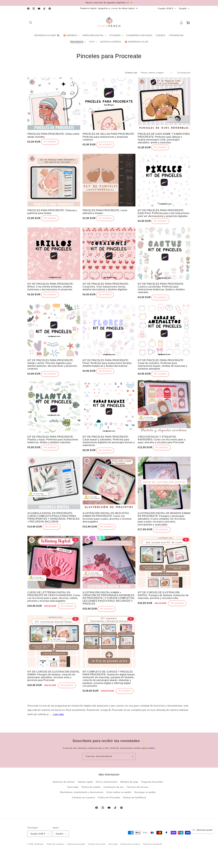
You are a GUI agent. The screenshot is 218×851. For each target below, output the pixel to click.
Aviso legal (72, 787)
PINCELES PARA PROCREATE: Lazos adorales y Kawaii (105, 211)
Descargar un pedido (145, 792)
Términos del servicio (137, 787)
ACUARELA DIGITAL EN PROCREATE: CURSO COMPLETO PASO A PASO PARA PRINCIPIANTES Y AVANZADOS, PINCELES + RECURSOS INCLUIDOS (53, 517)
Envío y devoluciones (106, 782)
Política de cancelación (152, 844)
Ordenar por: (131, 72)
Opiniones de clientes (64, 782)
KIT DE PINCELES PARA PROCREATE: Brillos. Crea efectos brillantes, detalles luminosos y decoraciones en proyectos (50, 287)
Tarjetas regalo (85, 782)
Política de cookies (91, 787)
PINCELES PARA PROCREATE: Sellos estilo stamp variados (53, 135)
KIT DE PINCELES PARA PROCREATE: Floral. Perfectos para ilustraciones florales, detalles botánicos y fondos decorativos (107, 363)
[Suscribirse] (132, 756)
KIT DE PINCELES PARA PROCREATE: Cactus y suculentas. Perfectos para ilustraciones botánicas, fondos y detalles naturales (161, 288)
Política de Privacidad (109, 797)
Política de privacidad (76, 844)
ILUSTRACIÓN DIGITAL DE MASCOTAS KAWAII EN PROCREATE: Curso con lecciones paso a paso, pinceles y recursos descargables (107, 517)
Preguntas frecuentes (152, 782)
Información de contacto (130, 844)
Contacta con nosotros (83, 797)
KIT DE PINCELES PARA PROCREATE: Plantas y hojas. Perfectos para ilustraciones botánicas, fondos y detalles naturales (52, 439)
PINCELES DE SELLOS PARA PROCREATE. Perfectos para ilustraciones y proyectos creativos (109, 137)
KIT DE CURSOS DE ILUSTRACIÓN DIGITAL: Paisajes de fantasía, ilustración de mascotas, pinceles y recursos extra (163, 595)
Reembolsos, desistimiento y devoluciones (81, 792)
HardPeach (38, 844)
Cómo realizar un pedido (118, 792)
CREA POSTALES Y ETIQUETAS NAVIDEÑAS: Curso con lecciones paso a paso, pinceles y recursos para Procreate (161, 439)
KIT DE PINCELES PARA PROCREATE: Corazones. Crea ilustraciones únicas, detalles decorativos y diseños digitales (106, 287)
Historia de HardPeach (134, 797)
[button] (30, 22)
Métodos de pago (129, 782)
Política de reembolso (55, 844)
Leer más (58, 714)
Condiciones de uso (114, 787)
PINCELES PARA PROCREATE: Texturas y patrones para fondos (52, 211)
